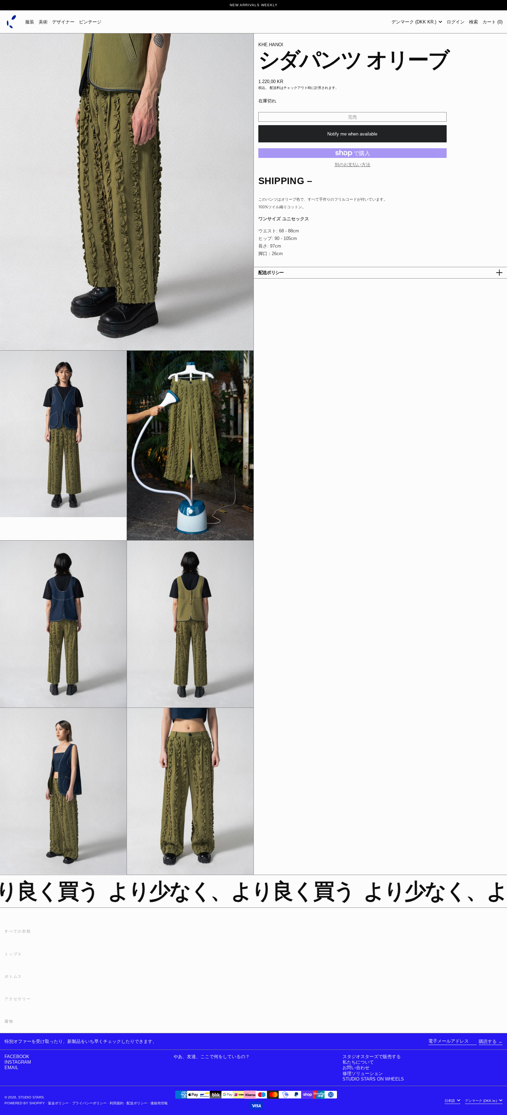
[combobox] (380, 199)
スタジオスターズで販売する (371, 1056)
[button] (473, 21)
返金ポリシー (58, 1103)
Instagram (17, 1062)
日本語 (450, 1100)
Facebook (16, 1056)
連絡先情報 (159, 1103)
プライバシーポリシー (89, 1103)
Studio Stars (31, 1097)
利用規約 (116, 1103)
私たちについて (358, 1062)
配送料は (277, 88)
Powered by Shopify (24, 1103)
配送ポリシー (137, 1103)
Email (11, 1067)
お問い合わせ (355, 1067)
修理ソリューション (362, 1073)
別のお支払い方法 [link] (352, 164)
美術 (43, 21)
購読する (488, 1041)
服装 (29, 21)
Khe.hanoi (270, 44)
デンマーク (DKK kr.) (414, 21)
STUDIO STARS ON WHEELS (373, 1079)
